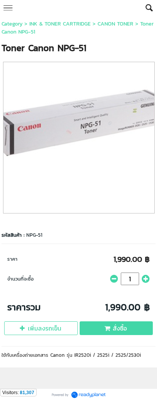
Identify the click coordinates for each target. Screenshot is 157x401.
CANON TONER (115, 24)
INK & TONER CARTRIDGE (60, 24)
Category (12, 24)
